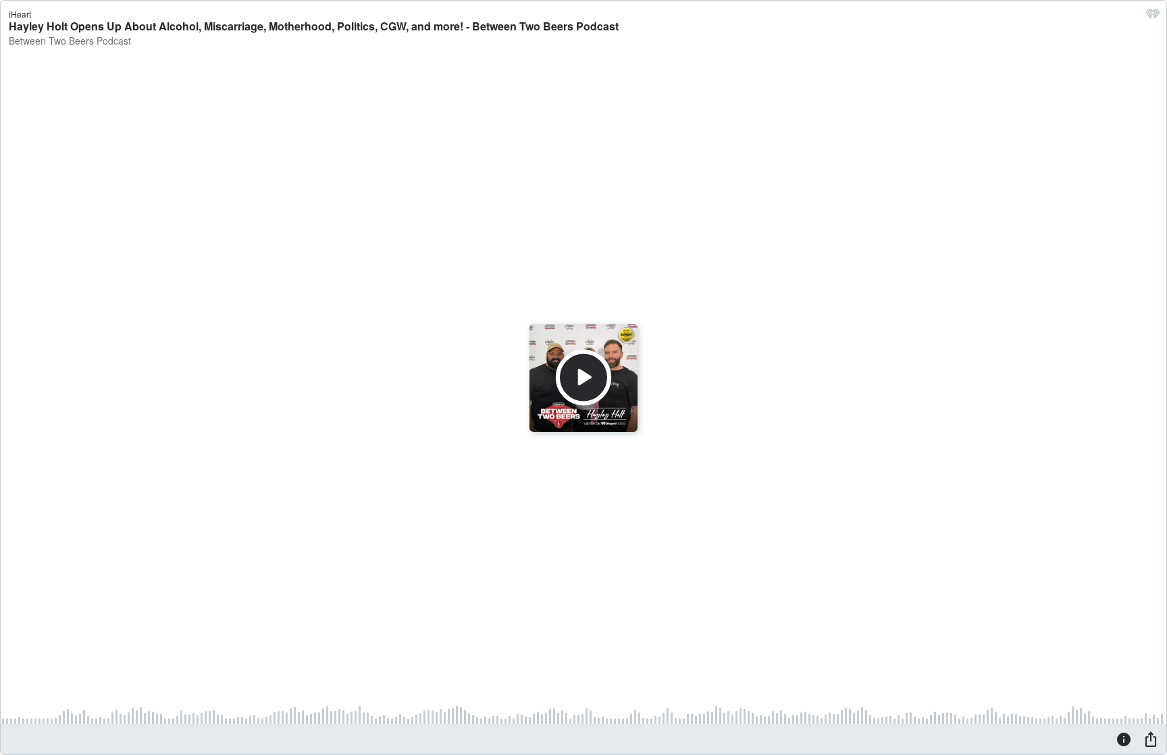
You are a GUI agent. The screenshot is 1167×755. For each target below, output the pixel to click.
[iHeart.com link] (1153, 17)
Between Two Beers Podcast (70, 40)
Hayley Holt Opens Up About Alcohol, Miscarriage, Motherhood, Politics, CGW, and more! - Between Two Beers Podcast (314, 26)
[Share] (1150, 738)
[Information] (1123, 738)
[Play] (583, 377)
